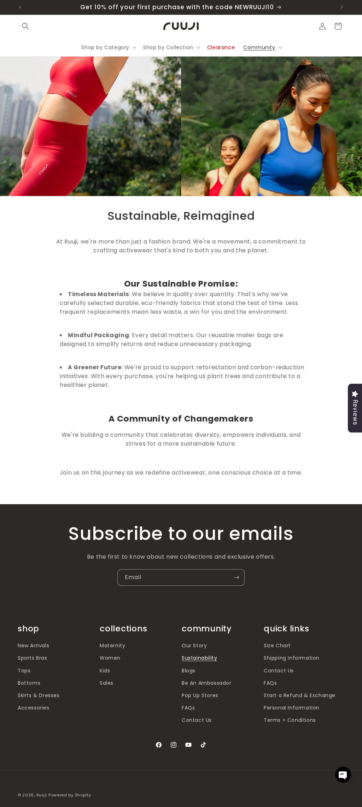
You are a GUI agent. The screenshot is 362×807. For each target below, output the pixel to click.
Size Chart (277, 645)
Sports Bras (32, 657)
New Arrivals (33, 645)
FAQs (188, 707)
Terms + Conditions (290, 720)
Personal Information (292, 707)
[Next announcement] (342, 7)
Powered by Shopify (69, 795)
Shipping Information (292, 657)
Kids (105, 670)
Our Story (194, 645)
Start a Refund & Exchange (299, 695)
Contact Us (197, 720)
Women (110, 657)
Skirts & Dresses (39, 695)
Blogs (188, 670)
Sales (106, 683)
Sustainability (199, 657)
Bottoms (29, 683)
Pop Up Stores (200, 695)
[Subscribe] (236, 577)
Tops (24, 670)
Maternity (112, 645)
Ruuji (41, 795)
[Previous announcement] (20, 7)
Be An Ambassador (207, 683)
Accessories (33, 707)
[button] (25, 26)
